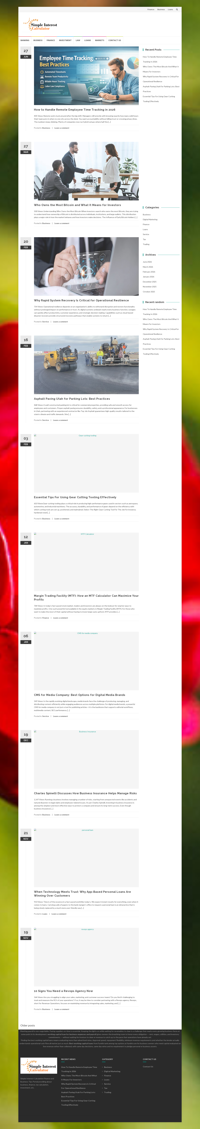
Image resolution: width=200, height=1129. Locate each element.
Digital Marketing (150, 219)
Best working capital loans (81, 1043)
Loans (170, 9)
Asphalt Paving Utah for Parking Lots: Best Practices (72, 398)
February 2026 (149, 272)
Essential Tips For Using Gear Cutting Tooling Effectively (75, 497)
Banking (25, 40)
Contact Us (114, 40)
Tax (144, 239)
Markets (99, 40)
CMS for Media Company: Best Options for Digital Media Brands (79, 695)
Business (161, 9)
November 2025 (149, 286)
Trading (146, 244)
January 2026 (148, 276)
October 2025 (149, 291)
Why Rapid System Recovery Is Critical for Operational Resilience (81, 300)
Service (45, 322)
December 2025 (149, 282)
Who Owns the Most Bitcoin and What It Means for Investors (77, 205)
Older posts (27, 1025)
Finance (150, 9)
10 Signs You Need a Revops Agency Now (63, 991)
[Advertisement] (128, 23)
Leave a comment (61, 128)
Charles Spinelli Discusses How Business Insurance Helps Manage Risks (85, 793)
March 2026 (148, 267)
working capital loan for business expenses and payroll (71, 1034)
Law (78, 40)
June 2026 (147, 262)
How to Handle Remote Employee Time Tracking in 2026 (75, 109)
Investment (65, 40)
